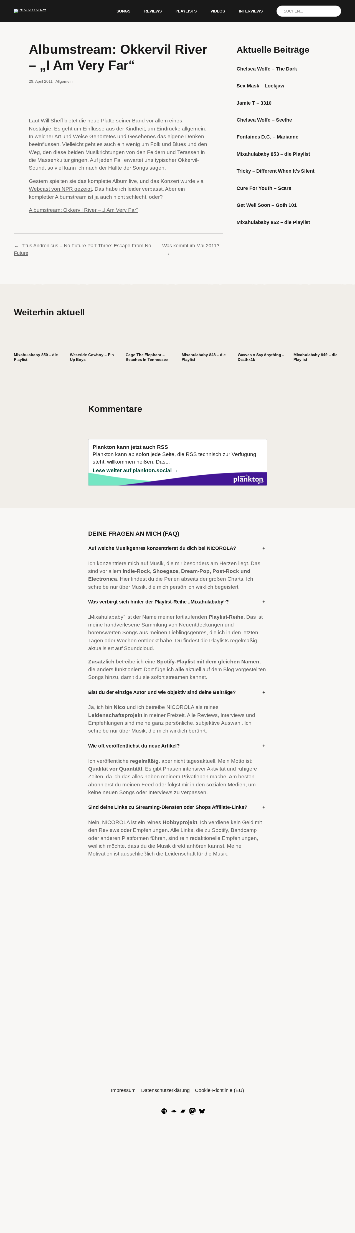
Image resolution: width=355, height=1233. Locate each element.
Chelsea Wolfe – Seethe (264, 120)
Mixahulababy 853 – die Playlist (273, 154)
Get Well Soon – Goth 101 (267, 205)
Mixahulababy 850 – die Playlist (36, 357)
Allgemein (64, 81)
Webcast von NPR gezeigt (60, 189)
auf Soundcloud (134, 648)
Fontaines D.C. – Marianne (267, 137)
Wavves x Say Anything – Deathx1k (261, 357)
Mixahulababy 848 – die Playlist (204, 357)
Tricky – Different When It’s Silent (276, 171)
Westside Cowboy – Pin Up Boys (92, 357)
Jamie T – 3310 (254, 103)
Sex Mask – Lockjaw (260, 86)
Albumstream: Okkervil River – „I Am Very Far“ (83, 210)
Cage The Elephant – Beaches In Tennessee (147, 357)
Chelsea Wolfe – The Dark (267, 69)
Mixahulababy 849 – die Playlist (315, 357)
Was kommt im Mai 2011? (190, 245)
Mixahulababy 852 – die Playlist (273, 222)
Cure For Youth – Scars (264, 188)
